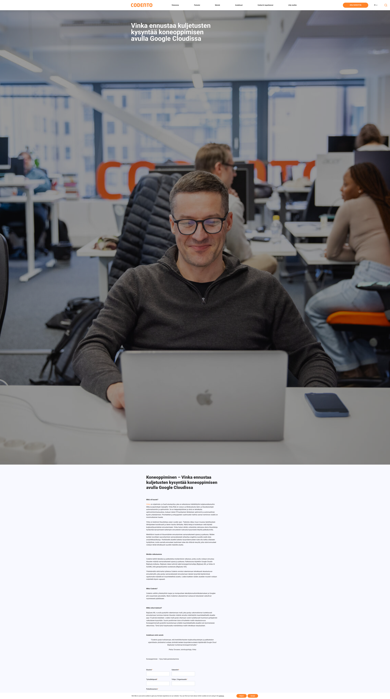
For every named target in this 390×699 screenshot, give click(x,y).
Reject (241, 696)
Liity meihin (292, 5)
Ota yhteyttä (355, 5)
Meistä (217, 5)
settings (221, 696)
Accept (253, 696)
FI (375, 5)
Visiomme (175, 5)
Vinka (148, 504)
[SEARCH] (386, 5)
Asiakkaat (239, 5)
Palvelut (197, 5)
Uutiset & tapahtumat (265, 5)
